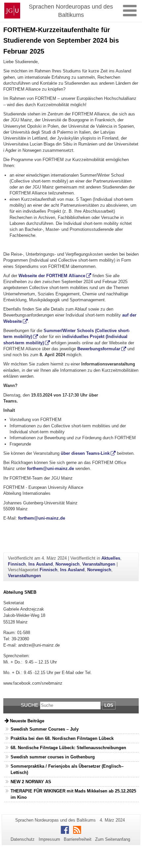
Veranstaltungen (98, 564)
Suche (29, 705)
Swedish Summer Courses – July (45, 729)
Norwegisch (67, 564)
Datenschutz (23, 839)
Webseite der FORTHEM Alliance (51, 275)
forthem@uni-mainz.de (50, 468)
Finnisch (17, 564)
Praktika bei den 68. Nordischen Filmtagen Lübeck (62, 738)
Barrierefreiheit (77, 839)
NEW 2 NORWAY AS (31, 781)
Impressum (49, 839)
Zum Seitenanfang (112, 839)
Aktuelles (110, 558)
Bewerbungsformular (98, 348)
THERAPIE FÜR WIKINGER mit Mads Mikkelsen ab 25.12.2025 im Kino (73, 794)
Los (108, 705)
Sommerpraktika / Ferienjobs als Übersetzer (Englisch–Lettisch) (67, 769)
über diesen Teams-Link (85, 453)
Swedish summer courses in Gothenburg (53, 756)
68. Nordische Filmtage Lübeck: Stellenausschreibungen (68, 747)
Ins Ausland (40, 564)
